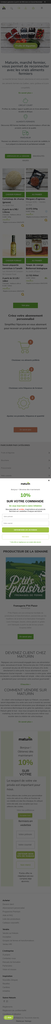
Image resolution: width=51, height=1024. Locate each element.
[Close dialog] (49, 480)
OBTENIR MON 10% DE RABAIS (25, 530)
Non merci (25, 537)
